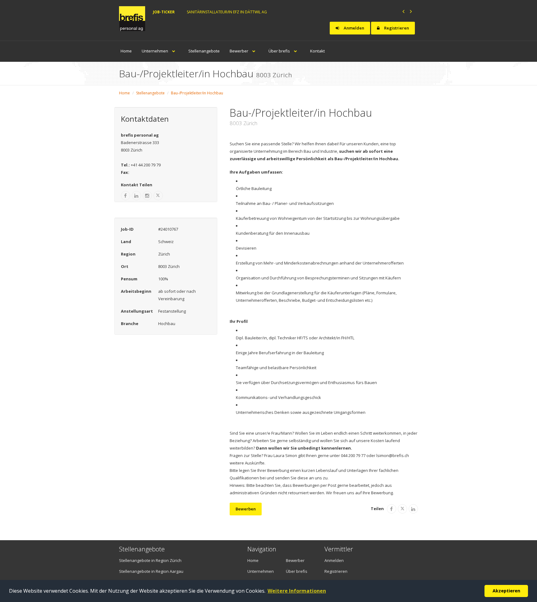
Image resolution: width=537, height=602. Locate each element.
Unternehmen (155, 51)
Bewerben (246, 509)
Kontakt (317, 51)
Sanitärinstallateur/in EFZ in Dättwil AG (227, 12)
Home (126, 51)
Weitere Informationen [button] (297, 590)
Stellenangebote (204, 51)
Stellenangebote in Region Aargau (151, 571)
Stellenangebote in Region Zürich (150, 560)
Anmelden (353, 28)
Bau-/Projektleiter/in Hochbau (197, 93)
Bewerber (239, 51)
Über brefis (279, 51)
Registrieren (396, 28)
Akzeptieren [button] (506, 591)
